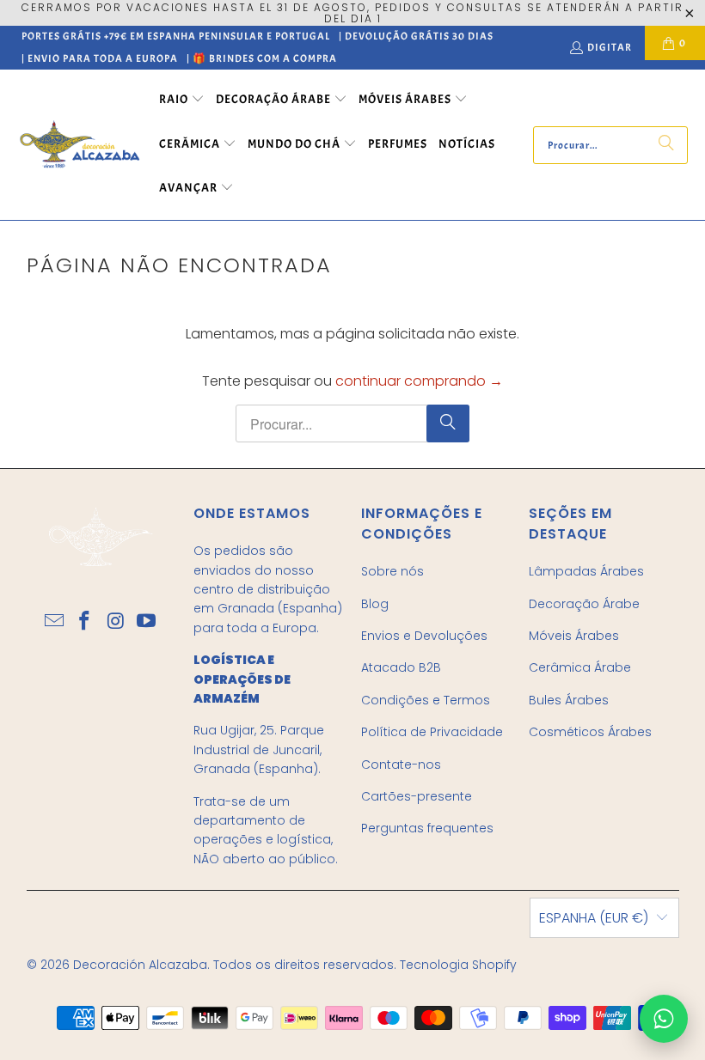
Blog (375, 603)
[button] (182, 100)
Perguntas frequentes (427, 828)
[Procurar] (666, 145)
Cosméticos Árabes (590, 731)
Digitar (609, 47)
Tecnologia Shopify (458, 964)
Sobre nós (392, 571)
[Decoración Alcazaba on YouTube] (147, 622)
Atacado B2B (401, 667)
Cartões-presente (416, 796)
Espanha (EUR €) (593, 918)
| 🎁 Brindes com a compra (262, 58)
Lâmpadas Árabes (586, 571)
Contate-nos (401, 764)
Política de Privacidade (432, 731)
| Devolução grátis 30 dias (416, 36)
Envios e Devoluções (424, 635)
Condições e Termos (425, 700)
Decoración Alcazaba (140, 964)
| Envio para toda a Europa (99, 58)
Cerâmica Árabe (580, 667)
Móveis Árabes (574, 635)
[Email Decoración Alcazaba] (55, 622)
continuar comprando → (419, 381)
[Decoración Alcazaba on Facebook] (85, 622)
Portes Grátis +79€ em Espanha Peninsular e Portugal (175, 36)
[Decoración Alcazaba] (79, 145)
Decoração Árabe (584, 603)
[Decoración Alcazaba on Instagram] (116, 622)
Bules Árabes (569, 700)
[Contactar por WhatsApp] (664, 1019)
